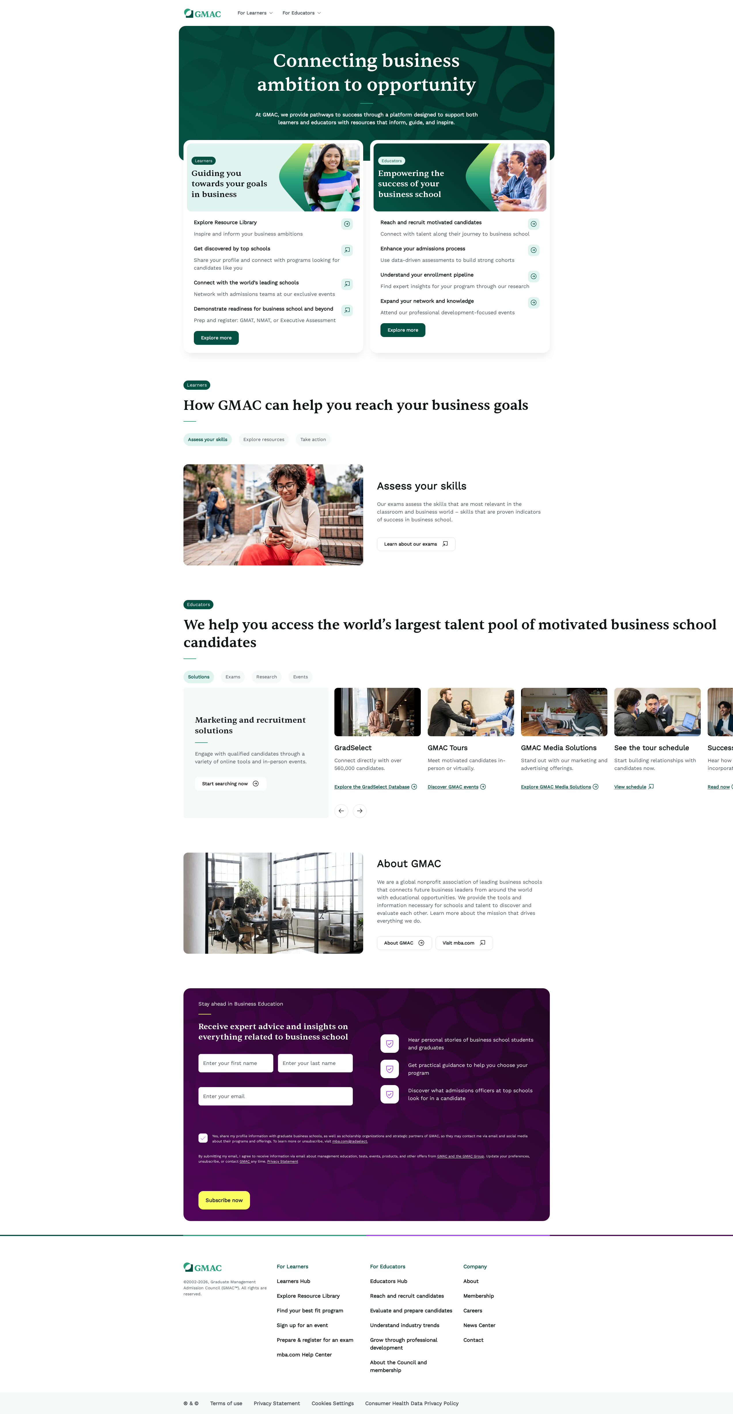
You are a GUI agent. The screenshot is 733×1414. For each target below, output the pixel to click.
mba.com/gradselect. (350, 1141)
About (471, 1281)
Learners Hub (293, 1281)
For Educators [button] (299, 13)
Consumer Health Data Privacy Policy (412, 1403)
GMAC (245, 1161)
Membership (478, 1296)
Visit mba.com (458, 943)
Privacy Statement (277, 1403)
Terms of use (226, 1403)
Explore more (216, 337)
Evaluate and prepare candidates (411, 1310)
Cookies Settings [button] (333, 1403)
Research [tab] (266, 676)
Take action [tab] (313, 439)
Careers (472, 1310)
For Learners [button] (252, 13)
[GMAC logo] (202, 13)
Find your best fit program (310, 1310)
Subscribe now (224, 1200)
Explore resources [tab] (263, 439)
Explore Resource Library (308, 1296)
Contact (473, 1340)
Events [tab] (300, 676)
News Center (479, 1325)
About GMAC (398, 943)
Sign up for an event (302, 1325)
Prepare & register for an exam (315, 1340)
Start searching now (225, 783)
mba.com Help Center (304, 1354)
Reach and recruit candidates (407, 1296)
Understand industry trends (404, 1325)
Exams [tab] (233, 676)
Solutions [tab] (198, 676)
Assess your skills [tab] (207, 439)
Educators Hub (388, 1281)
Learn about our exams (410, 544)
